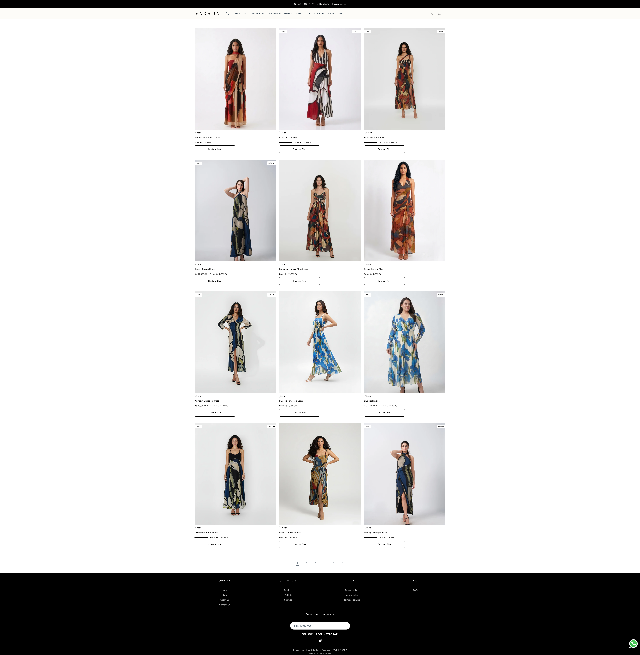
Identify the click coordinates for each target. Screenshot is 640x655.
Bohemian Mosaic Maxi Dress (293, 269)
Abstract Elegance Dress (207, 401)
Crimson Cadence (288, 137)
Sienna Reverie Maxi (373, 269)
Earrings (288, 590)
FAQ (415, 590)
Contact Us (224, 604)
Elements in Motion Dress (376, 137)
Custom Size (215, 149)
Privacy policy (352, 595)
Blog (224, 595)
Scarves (288, 600)
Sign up (343, 625)
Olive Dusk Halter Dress (206, 532)
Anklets (288, 595)
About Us (224, 600)
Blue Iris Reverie (372, 401)
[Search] (227, 13)
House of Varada (324, 653)
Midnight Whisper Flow (375, 532)
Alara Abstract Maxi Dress (207, 137)
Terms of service (352, 600)
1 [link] (297, 563)
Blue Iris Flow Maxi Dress (291, 401)
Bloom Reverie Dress (205, 269)
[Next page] (342, 563)
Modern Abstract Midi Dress (293, 532)
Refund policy (352, 590)
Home (225, 590)
